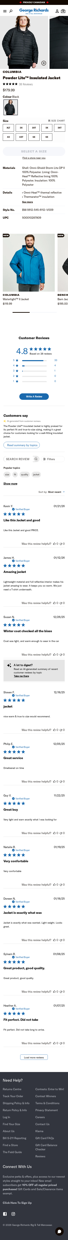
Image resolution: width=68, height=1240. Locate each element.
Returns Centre (12, 1089)
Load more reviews (34, 1057)
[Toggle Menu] (5, 11)
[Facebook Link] (5, 1214)
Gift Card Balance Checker (46, 1147)
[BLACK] (10, 107)
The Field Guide (12, 1152)
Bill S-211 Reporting (14, 1138)
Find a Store (10, 1145)
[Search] (11, 11)
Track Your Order (13, 1096)
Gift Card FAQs (44, 1138)
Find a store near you (34, 158)
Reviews (40, 1156)
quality (24, 474)
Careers (40, 1117)
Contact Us (42, 1124)
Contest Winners (45, 1096)
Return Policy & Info (15, 1110)
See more (27, 201)
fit (15, 474)
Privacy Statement (46, 1110)
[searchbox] (18, 459)
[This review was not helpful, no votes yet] (61, 543)
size (7, 474)
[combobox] (52, 492)
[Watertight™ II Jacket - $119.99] (29, 263)
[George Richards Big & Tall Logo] (34, 11)
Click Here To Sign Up (17, 1203)
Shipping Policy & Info (16, 1103)
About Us (8, 1131)
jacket (36, 474)
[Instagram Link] (13, 1214)
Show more (10, 483)
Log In (6, 1117)
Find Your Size (11, 1124)
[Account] (57, 11)
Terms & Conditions (47, 1103)
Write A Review (34, 396)
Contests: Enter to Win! (49, 1089)
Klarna (39, 1131)
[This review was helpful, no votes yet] (54, 543)
